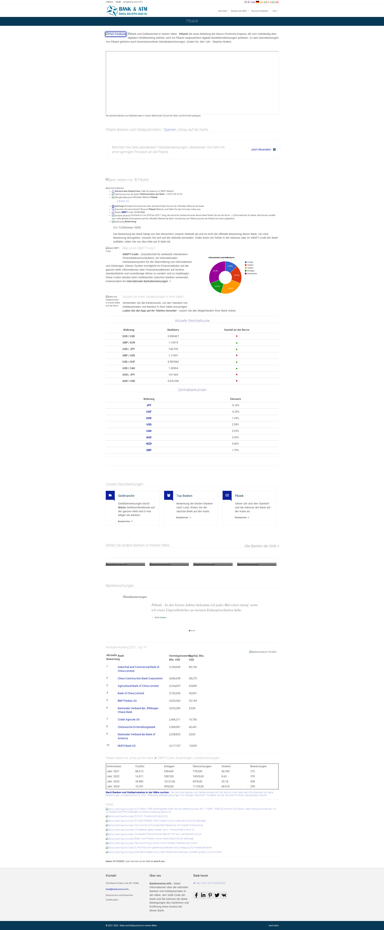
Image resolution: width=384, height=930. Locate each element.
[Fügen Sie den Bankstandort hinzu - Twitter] (374, 21)
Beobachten (124, 521)
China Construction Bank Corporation (140, 678)
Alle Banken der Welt (260, 546)
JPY (148, 405)
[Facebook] (196, 895)
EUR (148, 418)
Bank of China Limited (131, 693)
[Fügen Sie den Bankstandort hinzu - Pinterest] (368, 21)
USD (149, 424)
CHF (149, 411)
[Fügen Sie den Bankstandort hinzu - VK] (380, 21)
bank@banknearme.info (132, 2)
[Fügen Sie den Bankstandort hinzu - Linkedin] (357, 21)
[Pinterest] (210, 895)
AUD (149, 437)
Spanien (170, 130)
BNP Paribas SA (127, 700)
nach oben (274, 925)
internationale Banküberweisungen (147, 281)
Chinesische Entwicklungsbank (136, 727)
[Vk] (224, 895)
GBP (149, 450)
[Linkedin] (203, 895)
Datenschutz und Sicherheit (119, 895)
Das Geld (222, 11)
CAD (149, 430)
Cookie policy (112, 899)
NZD (149, 443)
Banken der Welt (239, 11)
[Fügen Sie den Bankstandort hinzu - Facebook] (351, 21)
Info (276, 11)
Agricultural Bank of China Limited (138, 685)
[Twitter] (217, 895)
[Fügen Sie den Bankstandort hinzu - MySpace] (362, 21)
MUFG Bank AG (127, 745)
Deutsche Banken (259, 11)
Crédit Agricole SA (129, 719)
